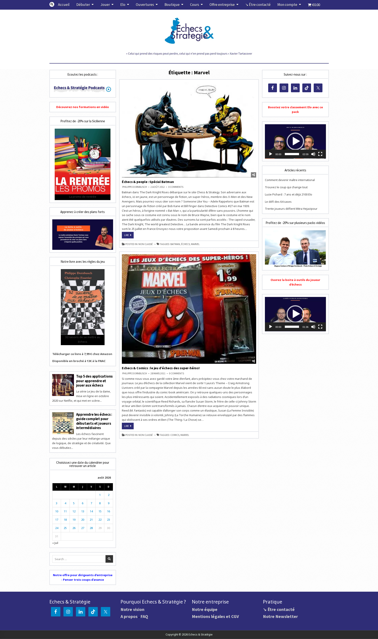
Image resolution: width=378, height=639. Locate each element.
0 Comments (175, 187)
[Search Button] (51, 4)
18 (65, 520)
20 (82, 520)
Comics (174, 435)
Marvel (195, 244)
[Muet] (313, 154)
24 (56, 528)
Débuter (83, 4)
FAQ (144, 616)
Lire (129, 235)
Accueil (64, 4)
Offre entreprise (222, 4)
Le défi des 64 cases (278, 202)
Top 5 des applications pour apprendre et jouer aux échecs (94, 381)
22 (100, 520)
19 (73, 520)
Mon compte (287, 4)
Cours (194, 4)
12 (73, 511)
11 (65, 511)
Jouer (105, 4)
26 (73, 528)
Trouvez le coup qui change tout (286, 187)
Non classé (145, 244)
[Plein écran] (320, 154)
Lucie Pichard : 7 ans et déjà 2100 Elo (288, 194)
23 (108, 520)
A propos (129, 616)
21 (91, 520)
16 (108, 511)
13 (82, 511)
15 (100, 511)
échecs (185, 244)
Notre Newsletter (280, 616)
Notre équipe (204, 609)
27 (82, 528)
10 (56, 511)
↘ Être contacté (258, 4)
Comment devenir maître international (290, 180)
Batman (175, 244)
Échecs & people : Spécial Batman (148, 181)
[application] (295, 141)
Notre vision (132, 609)
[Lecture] (270, 154)
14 (91, 511)
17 (56, 520)
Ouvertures (145, 4)
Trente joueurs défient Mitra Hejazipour (291, 209)
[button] (295, 141)
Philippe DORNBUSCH (134, 187)
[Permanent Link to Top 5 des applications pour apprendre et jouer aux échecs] (63, 385)
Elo (122, 4)
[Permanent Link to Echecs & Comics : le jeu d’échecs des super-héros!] (189, 309)
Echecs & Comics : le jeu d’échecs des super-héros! (161, 368)
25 (65, 528)
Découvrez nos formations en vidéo (82, 107)
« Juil (55, 543)
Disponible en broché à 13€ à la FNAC (79, 361)
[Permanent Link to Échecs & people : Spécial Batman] (189, 130)
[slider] (292, 154)
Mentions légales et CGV (215, 616)
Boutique (172, 4)
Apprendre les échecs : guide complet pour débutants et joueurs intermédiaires (94, 421)
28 (91, 528)
